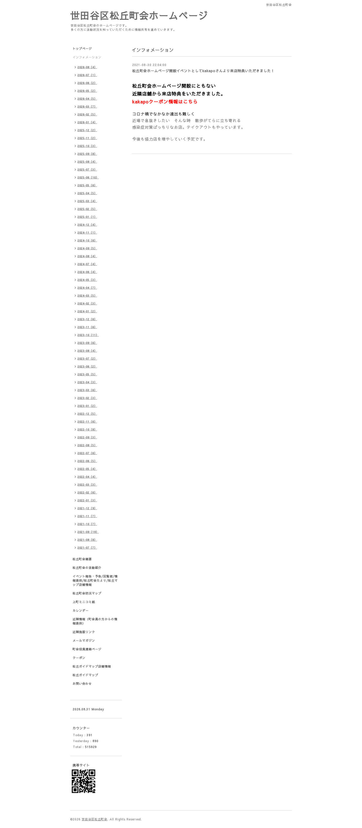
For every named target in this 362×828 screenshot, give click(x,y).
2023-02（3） (87, 398)
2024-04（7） (87, 287)
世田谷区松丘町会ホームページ (139, 15)
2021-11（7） (87, 516)
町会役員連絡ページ (87, 649)
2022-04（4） (87, 476)
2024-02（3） (87, 303)
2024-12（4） (87, 224)
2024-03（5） (87, 295)
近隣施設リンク (84, 632)
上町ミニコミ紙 (84, 602)
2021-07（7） (87, 547)
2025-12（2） (87, 130)
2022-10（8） (87, 429)
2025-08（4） (87, 161)
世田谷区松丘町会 (94, 819)
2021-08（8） (87, 539)
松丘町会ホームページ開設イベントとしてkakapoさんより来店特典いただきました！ (203, 70)
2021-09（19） (88, 532)
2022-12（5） (87, 413)
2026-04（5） (87, 98)
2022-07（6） (87, 453)
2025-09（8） (87, 154)
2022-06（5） (87, 461)
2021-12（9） (87, 508)
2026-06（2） (87, 83)
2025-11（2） (87, 138)
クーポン (79, 658)
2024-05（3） (87, 280)
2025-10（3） (87, 146)
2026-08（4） (87, 67)
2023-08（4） (87, 350)
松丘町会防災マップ (87, 593)
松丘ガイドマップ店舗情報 (92, 666)
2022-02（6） (87, 492)
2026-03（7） (87, 106)
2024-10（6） (87, 240)
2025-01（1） (87, 217)
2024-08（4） (87, 256)
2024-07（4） (87, 264)
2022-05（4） (87, 469)
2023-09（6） (87, 343)
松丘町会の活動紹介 (87, 568)
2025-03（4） (87, 201)
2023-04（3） (87, 382)
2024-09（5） (87, 248)
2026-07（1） (87, 75)
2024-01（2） (87, 311)
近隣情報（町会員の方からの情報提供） (95, 621)
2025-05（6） (87, 185)
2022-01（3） (87, 500)
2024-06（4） (87, 272)
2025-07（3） (87, 169)
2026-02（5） (87, 114)
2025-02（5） (87, 209)
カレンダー (81, 610)
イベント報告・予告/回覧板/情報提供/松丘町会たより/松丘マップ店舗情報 (95, 580)
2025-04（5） (87, 193)
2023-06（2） (87, 366)
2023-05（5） (87, 374)
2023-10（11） (88, 335)
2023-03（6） (87, 390)
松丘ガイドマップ (85, 675)
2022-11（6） (87, 421)
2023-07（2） (87, 358)
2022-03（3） (87, 484)
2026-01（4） (87, 122)
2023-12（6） (87, 319)
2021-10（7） (87, 524)
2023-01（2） (87, 406)
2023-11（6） (87, 327)
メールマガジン (84, 640)
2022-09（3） (87, 437)
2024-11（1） (87, 232)
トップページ (82, 48)
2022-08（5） (87, 445)
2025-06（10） (88, 177)
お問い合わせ (82, 683)
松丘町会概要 (82, 559)
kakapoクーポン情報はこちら (165, 101)
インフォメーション (87, 57)
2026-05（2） (87, 91)
